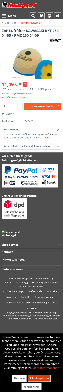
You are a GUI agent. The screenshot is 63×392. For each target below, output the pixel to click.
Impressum (31, 308)
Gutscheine (51, 291)
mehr (46, 137)
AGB (52, 302)
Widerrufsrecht (13, 302)
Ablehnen (19, 378)
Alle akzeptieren (39, 378)
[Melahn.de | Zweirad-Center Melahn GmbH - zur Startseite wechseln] (19, 8)
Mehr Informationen (45, 368)
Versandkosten (12, 282)
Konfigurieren (31, 386)
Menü (12, 16)
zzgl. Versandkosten (21, 93)
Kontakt (25, 296)
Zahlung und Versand (43, 296)
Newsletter (11, 296)
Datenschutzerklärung (36, 302)
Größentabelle (35, 291)
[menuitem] (9, 16)
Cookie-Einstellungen (13, 291)
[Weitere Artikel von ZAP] (55, 41)
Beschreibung (11, 129)
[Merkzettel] (41, 16)
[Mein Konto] (49, 16)
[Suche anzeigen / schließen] (33, 16)
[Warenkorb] (57, 16)
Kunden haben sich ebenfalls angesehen (27, 146)
